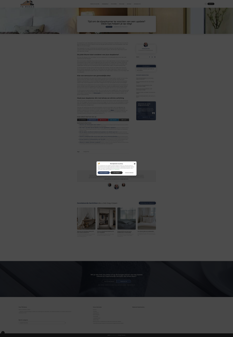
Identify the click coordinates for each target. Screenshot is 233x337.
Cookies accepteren (104, 172)
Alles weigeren (116, 172)
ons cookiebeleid (115, 169)
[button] (134, 163)
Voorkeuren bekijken (129, 172)
